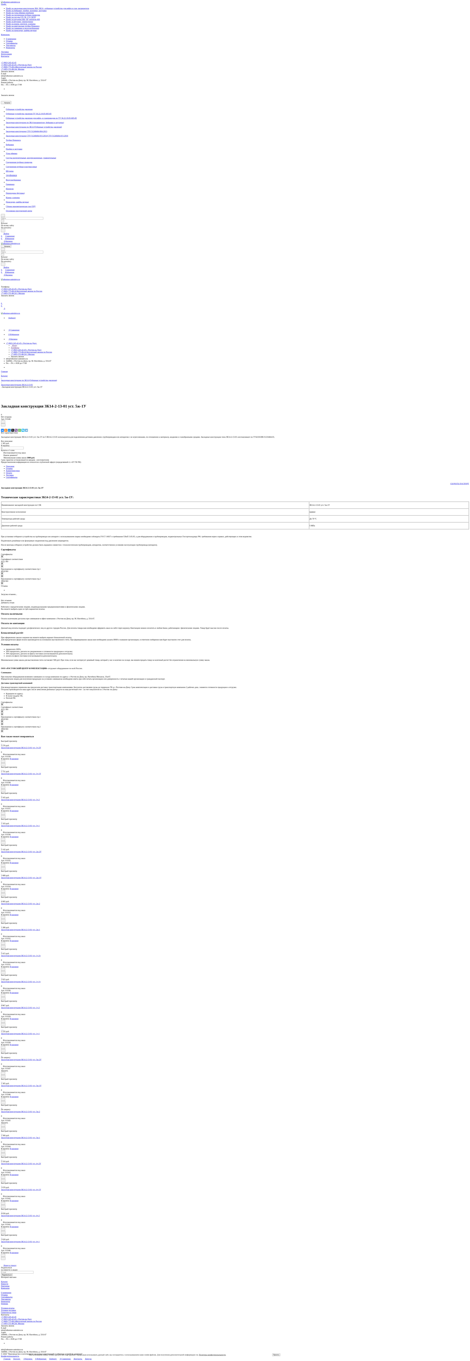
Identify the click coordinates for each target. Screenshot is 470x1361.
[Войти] (2, 301)
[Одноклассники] (5, 430)
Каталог (4, 1282)
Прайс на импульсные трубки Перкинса (22, 26)
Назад (14, 345)
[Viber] (16, 430)
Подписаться (7, 1275)
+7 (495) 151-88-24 (12, 69)
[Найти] (3, 230)
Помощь (4, 1304)
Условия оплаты (7, 1308)
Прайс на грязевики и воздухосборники (22, 28)
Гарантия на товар (8, 1312)
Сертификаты (11, 43)
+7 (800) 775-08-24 (21, 67)
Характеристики (13, 471)
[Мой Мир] (9, 430)
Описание (10, 466)
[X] (12, 430)
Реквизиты (10, 48)
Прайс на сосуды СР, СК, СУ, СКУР (21, 17)
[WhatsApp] (19, 430)
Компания (5, 1288)
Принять (276, 1355)
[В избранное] (3, 421)
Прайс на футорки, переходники (19, 22)
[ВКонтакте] (2, 430)
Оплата (9, 473)
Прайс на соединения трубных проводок (23, 15)
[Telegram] (26, 430)
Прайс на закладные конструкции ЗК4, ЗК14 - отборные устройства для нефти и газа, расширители (47, 8)
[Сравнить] (3, 424)
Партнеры (5, 1286)
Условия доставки (8, 1310)
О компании (11, 39)
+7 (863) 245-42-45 (8, 63)
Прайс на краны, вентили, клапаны (20, 24)
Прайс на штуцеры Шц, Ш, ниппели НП (23, 19)
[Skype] (23, 430)
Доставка (10, 475)
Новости (4, 1284)
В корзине (14, 759)
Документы (11, 45)
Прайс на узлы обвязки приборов (20, 13)
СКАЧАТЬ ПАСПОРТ (459, 484)
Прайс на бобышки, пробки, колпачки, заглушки (26, 11)
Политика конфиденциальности (212, 1355)
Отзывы (9, 41)
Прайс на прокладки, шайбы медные (21, 30)
